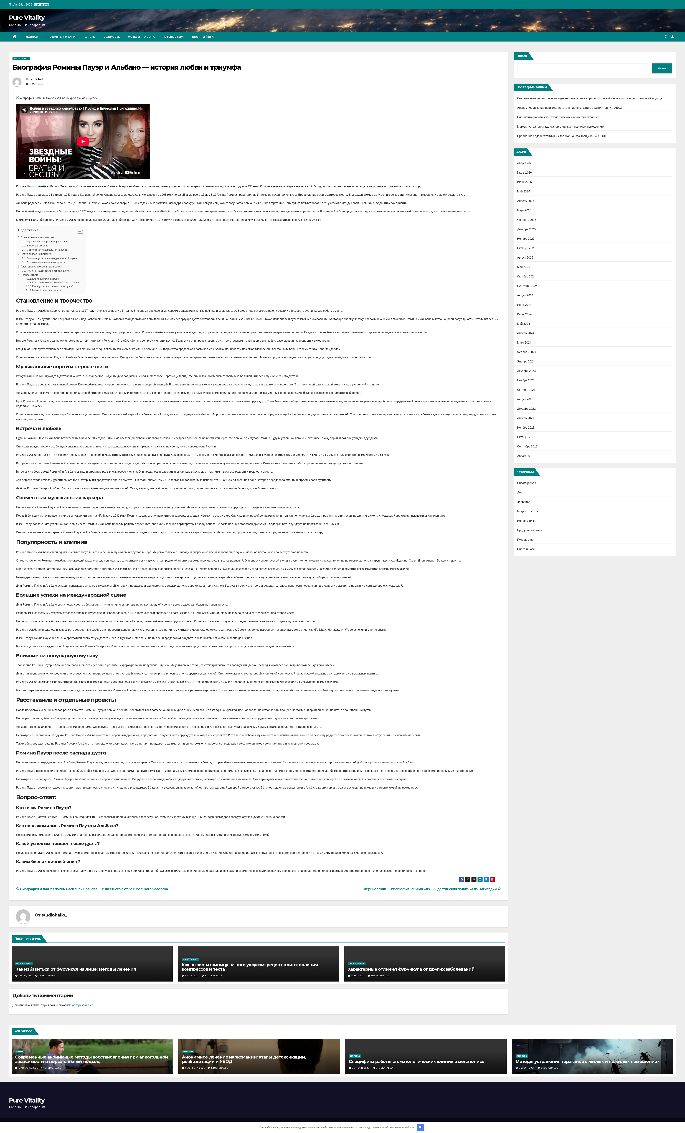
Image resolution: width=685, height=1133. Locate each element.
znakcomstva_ (48, 975)
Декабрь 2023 (526, 370)
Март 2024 (524, 342)
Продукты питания (61, 36)
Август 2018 (525, 455)
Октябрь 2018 (526, 437)
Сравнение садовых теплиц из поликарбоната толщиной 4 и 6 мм (561, 136)
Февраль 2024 (526, 352)
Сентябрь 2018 (527, 446)
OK (420, 1127)
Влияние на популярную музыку (46, 262)
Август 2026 (525, 163)
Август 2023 (525, 399)
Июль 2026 (524, 172)
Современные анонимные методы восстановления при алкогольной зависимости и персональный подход (589, 98)
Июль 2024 (524, 304)
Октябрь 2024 (526, 276)
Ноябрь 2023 (526, 380)
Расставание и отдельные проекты (42, 266)
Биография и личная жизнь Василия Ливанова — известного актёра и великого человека (93, 889)
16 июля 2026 (361, 1068)
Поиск (521, 56)
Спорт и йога (203, 36)
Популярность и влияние (36, 253)
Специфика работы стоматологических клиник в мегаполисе (558, 117)
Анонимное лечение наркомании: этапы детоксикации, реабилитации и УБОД (569, 107)
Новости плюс (526, 520)
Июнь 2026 (524, 182)
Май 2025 (523, 267)
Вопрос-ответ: (29, 274)
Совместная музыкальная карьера (47, 249)
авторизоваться (82, 1005)
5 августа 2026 (29, 1068)
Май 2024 (523, 323)
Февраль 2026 (526, 219)
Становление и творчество (37, 237)
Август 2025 (525, 257)
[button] (666, 36)
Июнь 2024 (524, 314)
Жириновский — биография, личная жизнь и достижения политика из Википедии (430, 889)
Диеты (90, 36)
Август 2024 (525, 295)
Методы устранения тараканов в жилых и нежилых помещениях (560, 126)
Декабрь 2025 (526, 229)
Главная (31, 36)
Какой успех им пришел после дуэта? (52, 286)
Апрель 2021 (525, 418)
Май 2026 (523, 191)
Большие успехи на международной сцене (52, 258)
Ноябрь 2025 (526, 238)
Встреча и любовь (37, 245)
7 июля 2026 (527, 1068)
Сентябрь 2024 (527, 285)
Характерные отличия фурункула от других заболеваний (411, 969)
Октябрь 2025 (526, 248)
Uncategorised (21, 59)
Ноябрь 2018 (526, 427)
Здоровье (112, 36)
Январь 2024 (526, 361)
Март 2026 (524, 210)
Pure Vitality (26, 17)
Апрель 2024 (525, 333)
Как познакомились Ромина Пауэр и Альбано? (57, 282)
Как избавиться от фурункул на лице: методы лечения (75, 969)
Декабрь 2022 (526, 408)
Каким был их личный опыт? (47, 290)
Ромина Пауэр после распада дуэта (48, 270)
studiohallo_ (37, 79)
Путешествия (173, 36)
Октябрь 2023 (526, 389)
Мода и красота (141, 36)
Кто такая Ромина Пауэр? (46, 278)
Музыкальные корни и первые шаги (47, 241)
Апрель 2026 (525, 200)
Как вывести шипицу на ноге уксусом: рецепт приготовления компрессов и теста (250, 967)
